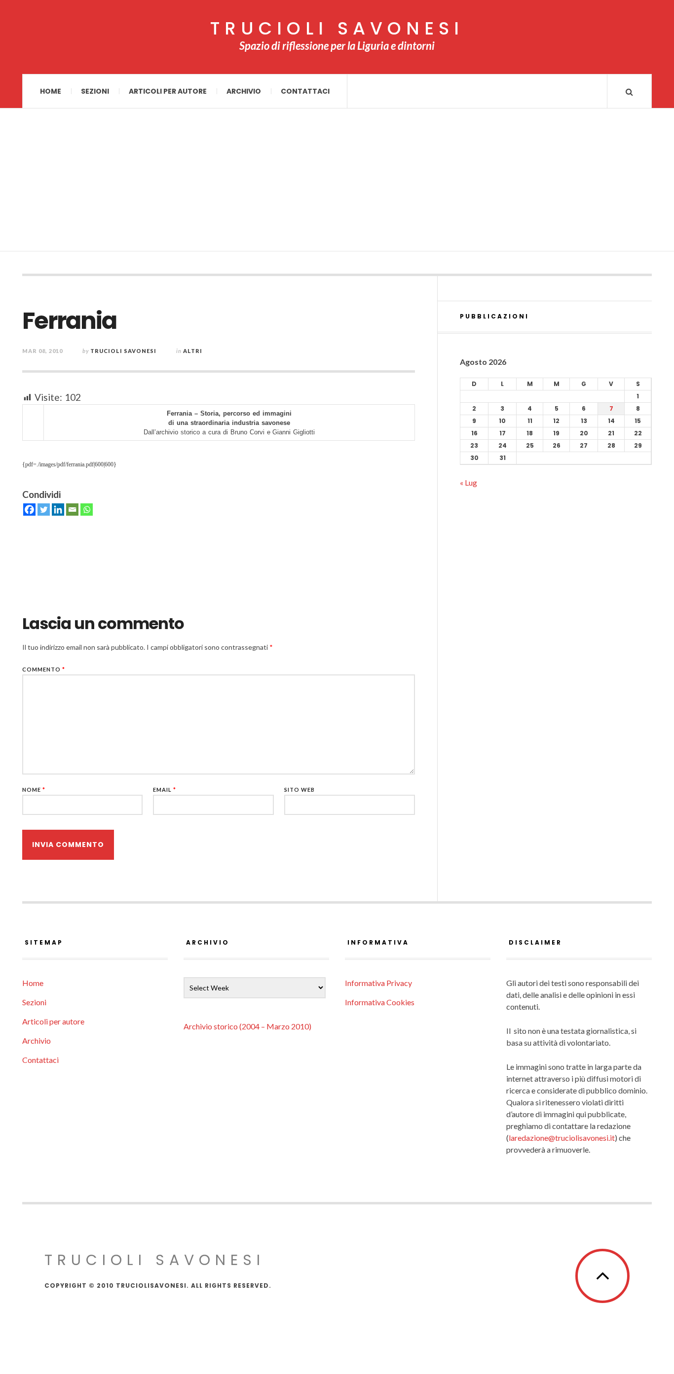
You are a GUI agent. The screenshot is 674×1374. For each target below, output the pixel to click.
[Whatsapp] (86, 509)
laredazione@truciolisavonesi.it (562, 1137)
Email (164, 789)
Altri (192, 351)
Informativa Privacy (378, 982)
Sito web (299, 789)
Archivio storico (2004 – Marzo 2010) (247, 1026)
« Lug (468, 482)
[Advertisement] (337, 182)
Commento (43, 669)
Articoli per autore (168, 91)
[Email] (72, 509)
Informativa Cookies (379, 1002)
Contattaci (305, 91)
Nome (33, 789)
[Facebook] (29, 509)
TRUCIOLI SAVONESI (337, 28)
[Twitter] (43, 509)
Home (50, 91)
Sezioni (95, 91)
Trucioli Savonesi (123, 351)
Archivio (243, 91)
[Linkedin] (58, 509)
